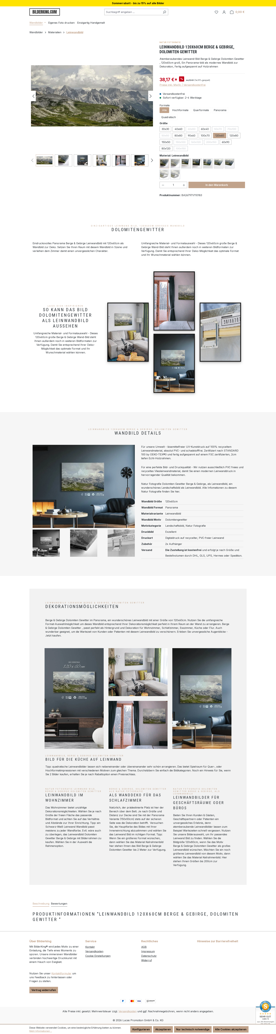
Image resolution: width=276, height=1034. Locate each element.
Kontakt (90, 946)
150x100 (182, 142)
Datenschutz (149, 955)
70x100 (232, 129)
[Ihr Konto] (224, 12)
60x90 (225, 142)
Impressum (148, 951)
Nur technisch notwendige (193, 1029)
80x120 (166, 148)
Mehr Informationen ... (40, 1031)
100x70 (205, 135)
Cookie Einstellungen (98, 955)
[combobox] (132, 12)
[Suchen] (164, 12)
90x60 (191, 135)
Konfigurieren (141, 1029)
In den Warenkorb (217, 185)
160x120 (197, 142)
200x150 (212, 142)
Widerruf (146, 960)
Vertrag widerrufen (43, 990)
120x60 (219, 135)
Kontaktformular (61, 973)
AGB (144, 946)
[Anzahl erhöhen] (184, 185)
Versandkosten (94, 951)
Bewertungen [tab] (59, 903)
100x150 (182, 149)
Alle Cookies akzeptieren (230, 1029)
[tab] (41, 904)
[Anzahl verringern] (163, 185)
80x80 (178, 135)
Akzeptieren (163, 1029)
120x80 (234, 135)
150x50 (166, 142)
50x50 (166, 136)
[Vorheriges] (33, 96)
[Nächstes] (150, 96)
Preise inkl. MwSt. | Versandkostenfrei (183, 84)
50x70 (219, 129)
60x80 (193, 129)
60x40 (205, 129)
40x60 (178, 129)
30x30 (165, 129)
